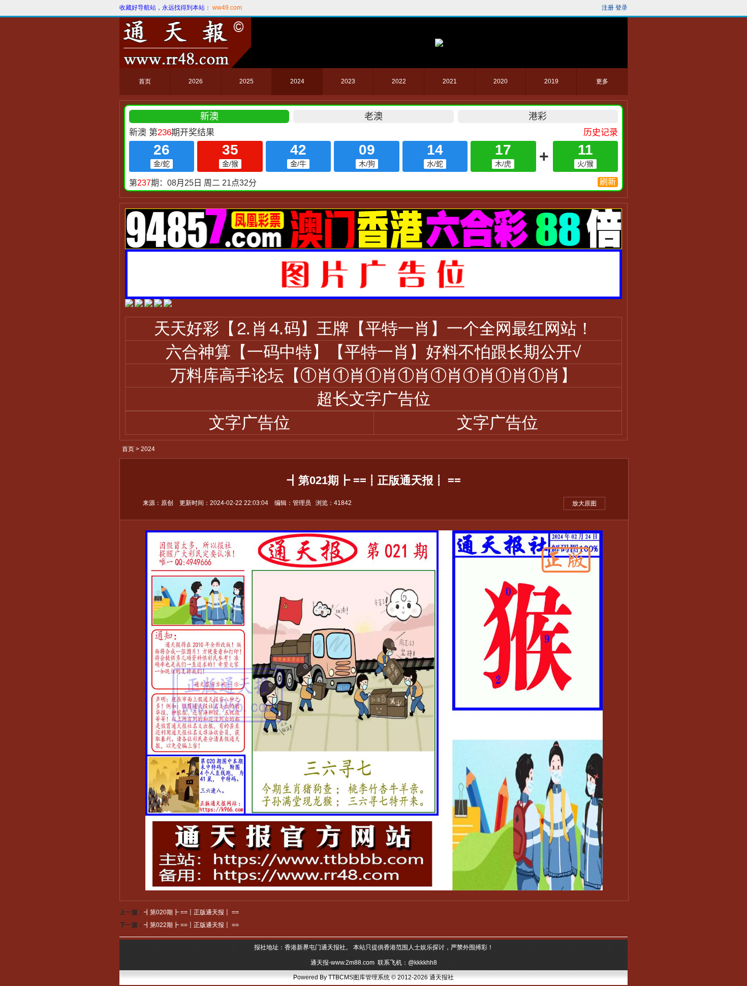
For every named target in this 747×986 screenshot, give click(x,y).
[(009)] (373, 247)
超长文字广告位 (373, 399)
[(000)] (373, 297)
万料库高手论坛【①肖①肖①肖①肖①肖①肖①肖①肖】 (373, 375)
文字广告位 (249, 422)
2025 (246, 81)
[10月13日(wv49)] (139, 305)
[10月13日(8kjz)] (148, 305)
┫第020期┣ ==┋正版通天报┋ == (191, 912)
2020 (500, 81)
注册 (608, 7)
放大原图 (584, 503)
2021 (450, 81)
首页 (145, 81)
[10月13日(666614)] (168, 305)
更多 (602, 81)
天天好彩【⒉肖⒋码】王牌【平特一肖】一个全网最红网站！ (373, 328)
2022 (399, 81)
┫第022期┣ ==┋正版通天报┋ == (191, 925)
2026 (196, 81)
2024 (297, 81)
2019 (551, 81)
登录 (621, 7)
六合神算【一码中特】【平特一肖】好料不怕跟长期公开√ (373, 352)
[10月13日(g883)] (158, 305)
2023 (348, 81)
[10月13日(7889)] (129, 305)
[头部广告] (439, 43)
